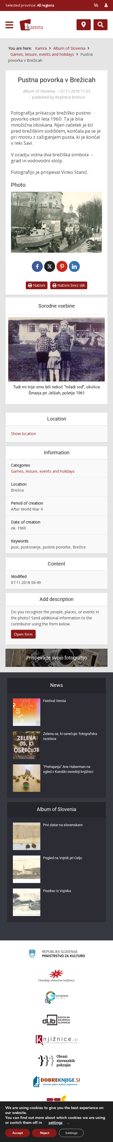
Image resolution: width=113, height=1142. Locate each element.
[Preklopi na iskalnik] (101, 24)
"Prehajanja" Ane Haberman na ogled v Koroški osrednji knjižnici (68, 769)
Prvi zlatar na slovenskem (63, 825)
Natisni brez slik (70, 285)
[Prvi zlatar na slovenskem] (26, 836)
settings (56, 1122)
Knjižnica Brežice (70, 97)
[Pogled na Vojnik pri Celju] (26, 869)
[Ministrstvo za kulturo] (56, 954)
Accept (17, 1133)
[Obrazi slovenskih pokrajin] (57, 1061)
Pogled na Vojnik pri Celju (62, 858)
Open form (23, 634)
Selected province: (29, 5)
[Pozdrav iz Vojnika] (26, 902)
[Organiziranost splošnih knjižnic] (56, 975)
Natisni (38, 285)
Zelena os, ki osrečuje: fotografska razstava (70, 736)
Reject (44, 1133)
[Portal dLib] (56, 1020)
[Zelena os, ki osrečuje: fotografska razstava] (26, 745)
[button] (91, 360)
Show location (23, 433)
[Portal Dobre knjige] (56, 1081)
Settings (71, 1133)
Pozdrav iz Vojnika (57, 891)
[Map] (84, 24)
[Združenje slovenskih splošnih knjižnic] (56, 1040)
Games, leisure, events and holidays (43, 471)
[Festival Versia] (26, 712)
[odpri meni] (9, 25)
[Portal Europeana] (56, 998)
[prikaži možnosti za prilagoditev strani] (96, 5)
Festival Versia (54, 701)
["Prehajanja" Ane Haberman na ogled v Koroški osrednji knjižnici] (26, 778)
